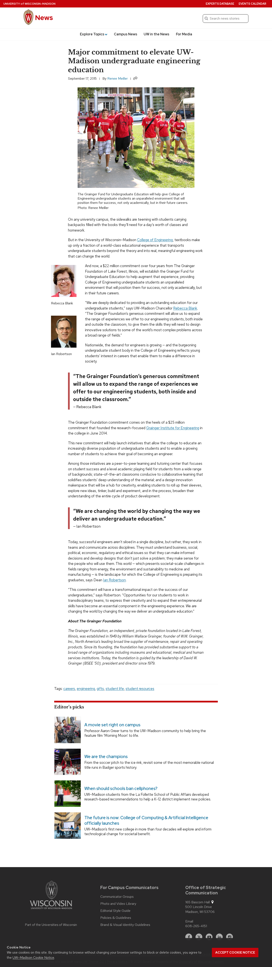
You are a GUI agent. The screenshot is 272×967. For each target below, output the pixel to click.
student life (115, 688)
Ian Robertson (114, 580)
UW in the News (156, 34)
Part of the (51, 925)
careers (69, 688)
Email (189, 921)
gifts (100, 688)
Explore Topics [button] (92, 34)
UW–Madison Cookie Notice (33, 957)
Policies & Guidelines (115, 918)
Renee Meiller (117, 78)
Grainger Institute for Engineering (172, 428)
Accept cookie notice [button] (235, 952)
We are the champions (106, 757)
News (44, 17)
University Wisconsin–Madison (29, 4)
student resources (140, 688)
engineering (86, 688)
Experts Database (220, 4)
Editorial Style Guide (115, 911)
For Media (184, 34)
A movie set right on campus (112, 725)
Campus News (125, 34)
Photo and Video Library (118, 904)
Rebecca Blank (185, 308)
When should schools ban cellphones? (120, 788)
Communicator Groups (117, 897)
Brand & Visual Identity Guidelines (125, 925)
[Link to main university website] (51, 896)
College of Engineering (155, 239)
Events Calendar (252, 4)
